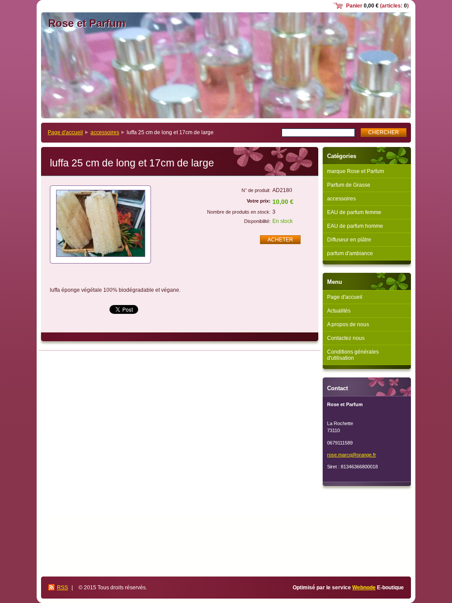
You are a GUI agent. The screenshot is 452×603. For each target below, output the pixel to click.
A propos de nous (348, 324)
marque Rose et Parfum (355, 171)
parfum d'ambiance (350, 253)
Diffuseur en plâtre (349, 240)
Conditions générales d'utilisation (353, 355)
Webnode (364, 587)
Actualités (338, 311)
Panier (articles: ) (377, 6)
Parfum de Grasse (348, 185)
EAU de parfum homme (355, 226)
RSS (62, 587)
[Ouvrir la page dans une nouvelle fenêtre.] (100, 224)
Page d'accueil (65, 132)
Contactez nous (346, 338)
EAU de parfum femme (354, 212)
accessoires (104, 132)
